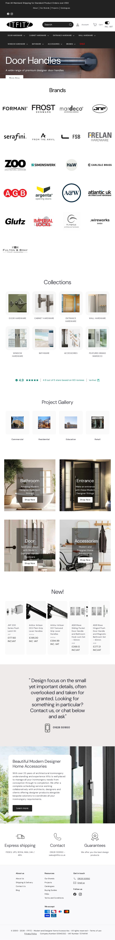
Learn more (22, 808)
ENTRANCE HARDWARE (62, 35)
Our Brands (45, 8)
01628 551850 (61, 727)
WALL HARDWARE (86, 35)
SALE (82, 43)
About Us (20, 878)
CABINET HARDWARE (38, 35)
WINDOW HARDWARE (17, 44)
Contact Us (21, 886)
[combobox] (58, 25)
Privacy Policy (30, 933)
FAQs (47, 894)
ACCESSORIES (54, 44)
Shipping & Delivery (24, 882)
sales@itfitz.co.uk (57, 855)
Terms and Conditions (54, 898)
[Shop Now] (29, 485)
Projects (54, 8)
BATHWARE (37, 44)
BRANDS (69, 44)
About (35, 8)
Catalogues (65, 8)
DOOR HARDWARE (15, 35)
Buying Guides (51, 890)
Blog (18, 890)
